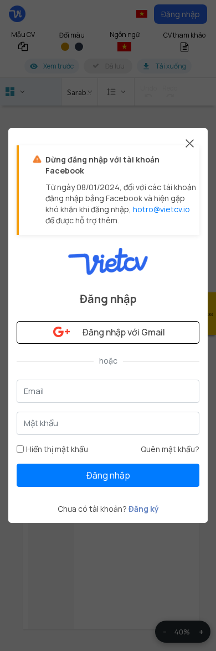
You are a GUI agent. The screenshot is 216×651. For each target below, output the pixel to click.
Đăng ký (143, 508)
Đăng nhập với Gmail (124, 332)
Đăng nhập (108, 475)
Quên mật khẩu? (170, 449)
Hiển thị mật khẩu (57, 449)
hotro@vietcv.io (161, 209)
